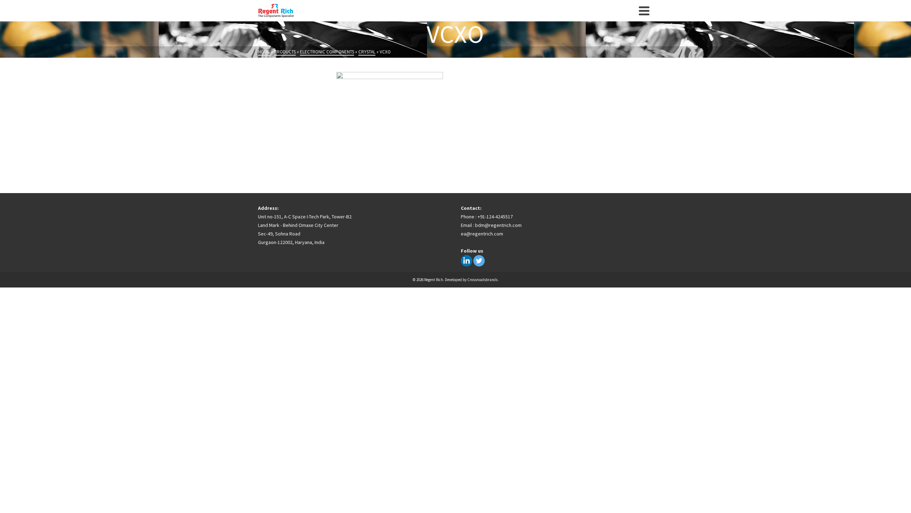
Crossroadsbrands (482, 279)
